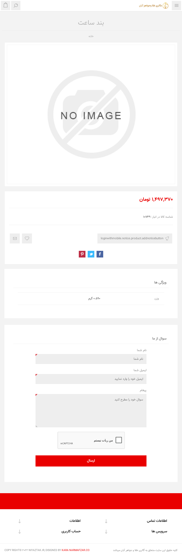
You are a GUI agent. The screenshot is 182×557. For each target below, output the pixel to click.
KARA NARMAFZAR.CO (75, 550)
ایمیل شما (140, 370)
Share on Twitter (91, 254)
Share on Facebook (100, 254)
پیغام (143, 390)
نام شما (141, 350)
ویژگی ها (160, 283)
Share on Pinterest (82, 254)
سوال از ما (159, 339)
